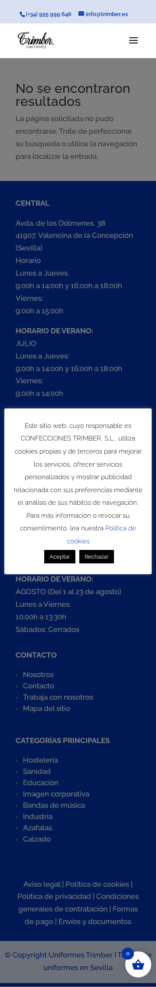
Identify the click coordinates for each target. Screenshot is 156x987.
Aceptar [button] (59, 556)
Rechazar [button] (96, 556)
